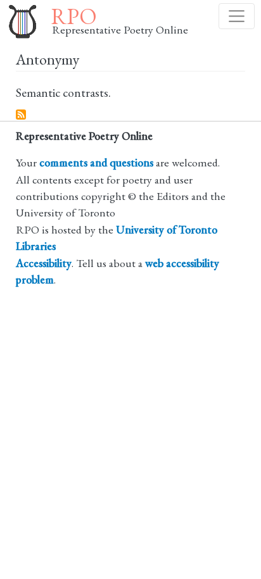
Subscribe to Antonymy (21, 115)
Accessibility (44, 263)
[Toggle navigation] (237, 16)
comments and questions (96, 162)
